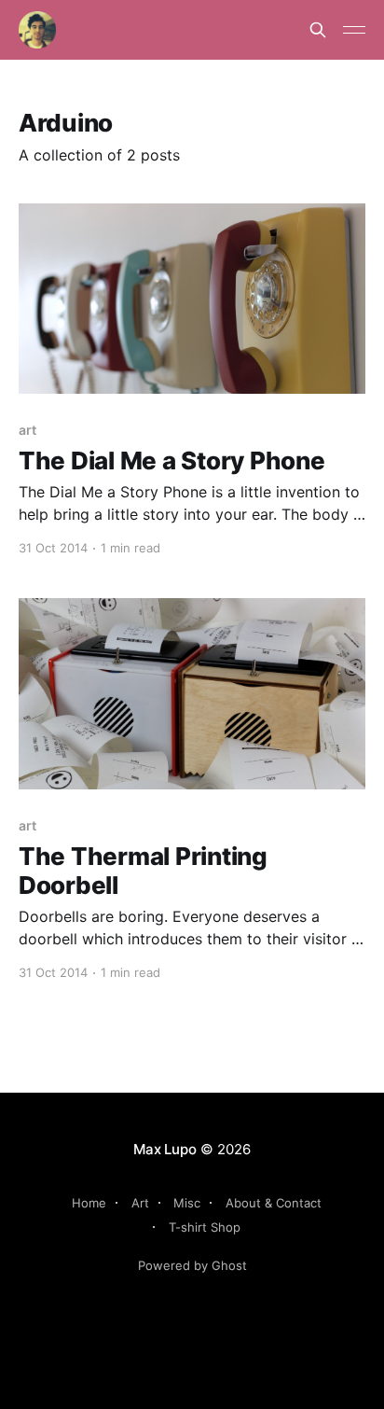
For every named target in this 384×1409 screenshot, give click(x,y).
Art (140, 1202)
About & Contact (274, 1202)
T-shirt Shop (204, 1227)
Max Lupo (164, 1149)
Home (89, 1202)
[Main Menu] (354, 30)
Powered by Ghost (192, 1265)
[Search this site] (318, 30)
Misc (186, 1202)
